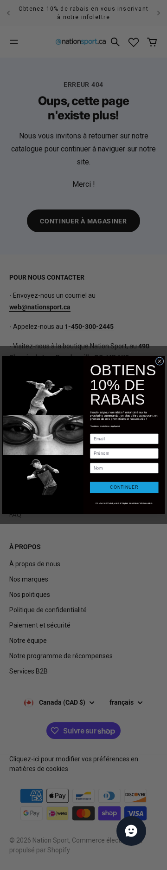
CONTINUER (124, 487)
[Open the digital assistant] (131, 831)
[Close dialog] (159, 361)
